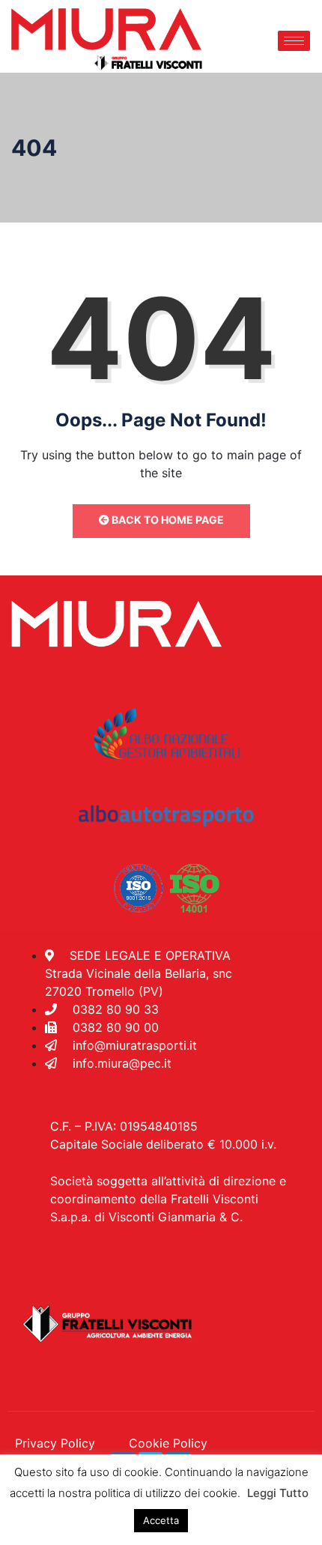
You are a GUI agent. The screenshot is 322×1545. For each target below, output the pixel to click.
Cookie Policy (168, 1443)
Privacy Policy (55, 1443)
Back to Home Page (166, 519)
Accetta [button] (161, 1520)
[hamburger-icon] (294, 41)
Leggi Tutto (278, 1493)
